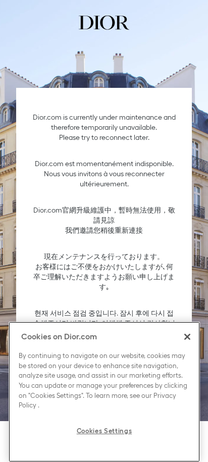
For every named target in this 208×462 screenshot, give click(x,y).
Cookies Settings (104, 431)
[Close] (187, 337)
